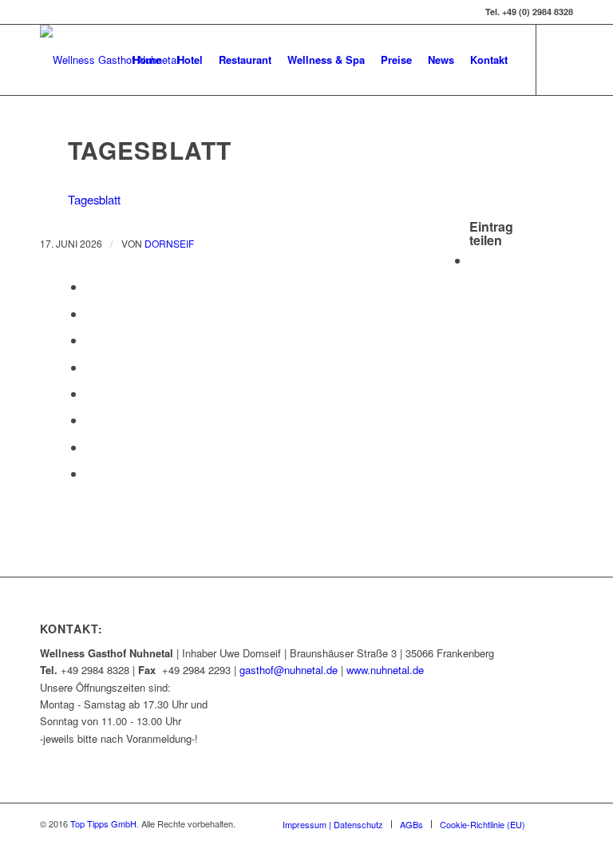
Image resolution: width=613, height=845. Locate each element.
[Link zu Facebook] (561, 59)
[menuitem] (147, 60)
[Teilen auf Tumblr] (90, 393)
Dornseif (169, 243)
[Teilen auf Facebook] (474, 260)
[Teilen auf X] (90, 286)
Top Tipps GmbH (103, 823)
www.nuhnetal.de (385, 669)
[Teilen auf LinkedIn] (90, 367)
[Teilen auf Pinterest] (90, 339)
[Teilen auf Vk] (90, 419)
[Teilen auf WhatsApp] (90, 313)
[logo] (109, 60)
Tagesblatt (94, 199)
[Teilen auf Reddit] (90, 446)
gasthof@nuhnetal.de (288, 669)
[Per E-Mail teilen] (90, 473)
